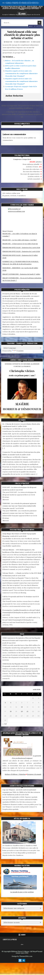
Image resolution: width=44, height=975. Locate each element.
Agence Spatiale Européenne (22, 786)
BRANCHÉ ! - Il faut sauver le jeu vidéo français (20, 244)
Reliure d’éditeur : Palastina (11, 774)
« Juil (4, 724)
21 (27, 711)
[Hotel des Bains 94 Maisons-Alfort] (19, 843)
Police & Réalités (22, 290)
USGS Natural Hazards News (22, 530)
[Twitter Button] (20, 960)
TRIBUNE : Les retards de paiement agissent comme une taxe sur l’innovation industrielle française (19, 506)
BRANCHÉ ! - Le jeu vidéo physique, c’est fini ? (19, 240)
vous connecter (17, 138)
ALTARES (22, 420)
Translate (20, 351)
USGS (22, 634)
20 (22, 711)
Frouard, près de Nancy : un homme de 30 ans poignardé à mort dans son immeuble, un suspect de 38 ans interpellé (20, 296)
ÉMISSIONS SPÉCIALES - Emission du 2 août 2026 (21, 247)
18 (10, 711)
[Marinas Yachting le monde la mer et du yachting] (20, 889)
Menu (23, 935)
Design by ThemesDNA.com (22, 956)
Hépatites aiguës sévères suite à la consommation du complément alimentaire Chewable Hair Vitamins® (21, 73)
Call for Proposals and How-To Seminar (17, 596)
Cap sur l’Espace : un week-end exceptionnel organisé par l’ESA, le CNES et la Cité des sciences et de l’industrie (21, 792)
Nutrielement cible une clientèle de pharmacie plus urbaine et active (22, 35)
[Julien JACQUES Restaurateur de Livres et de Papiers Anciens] (17, 756)
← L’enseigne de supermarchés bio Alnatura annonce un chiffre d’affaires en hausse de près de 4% (22, 114)
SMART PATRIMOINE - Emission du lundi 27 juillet (21, 274)
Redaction (9, 42)
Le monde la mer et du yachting (22, 892)
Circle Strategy (22, 483)
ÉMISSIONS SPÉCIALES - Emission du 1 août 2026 (21, 251)
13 (22, 707)
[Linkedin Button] (23, 960)
